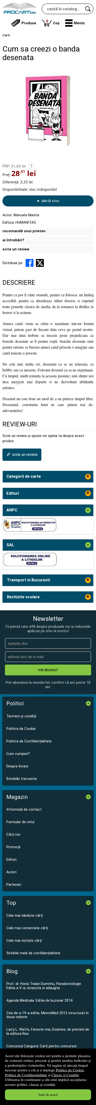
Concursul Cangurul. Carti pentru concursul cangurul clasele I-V (41, 1048)
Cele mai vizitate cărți (24, 940)
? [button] (31, 166)
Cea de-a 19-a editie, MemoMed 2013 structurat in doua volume (47, 1015)
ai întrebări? (13, 240)
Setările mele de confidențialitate (33, 953)
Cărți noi (13, 834)
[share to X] (40, 263)
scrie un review (15, 249)
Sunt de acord (48, 1094)
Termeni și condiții (21, 716)
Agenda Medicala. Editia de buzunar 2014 (39, 1000)
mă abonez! (48, 670)
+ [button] (88, 476)
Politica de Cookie (70, 1069)
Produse (28, 23)
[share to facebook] (29, 263)
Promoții (13, 847)
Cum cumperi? (18, 753)
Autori (11, 872)
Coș (53, 22)
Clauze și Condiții (65, 1074)
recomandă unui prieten (24, 231)
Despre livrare (17, 766)
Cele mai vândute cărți (24, 915)
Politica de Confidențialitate (26, 1074)
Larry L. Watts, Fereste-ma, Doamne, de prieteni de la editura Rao (47, 1031)
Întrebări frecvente (21, 779)
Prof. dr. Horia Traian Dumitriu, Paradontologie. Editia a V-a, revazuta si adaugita (44, 986)
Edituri (11, 859)
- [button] (88, 510)
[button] (75, 23)
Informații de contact (24, 809)
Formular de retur (20, 822)
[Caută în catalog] (88, 8)
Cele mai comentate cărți (27, 928)
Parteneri (13, 884)
